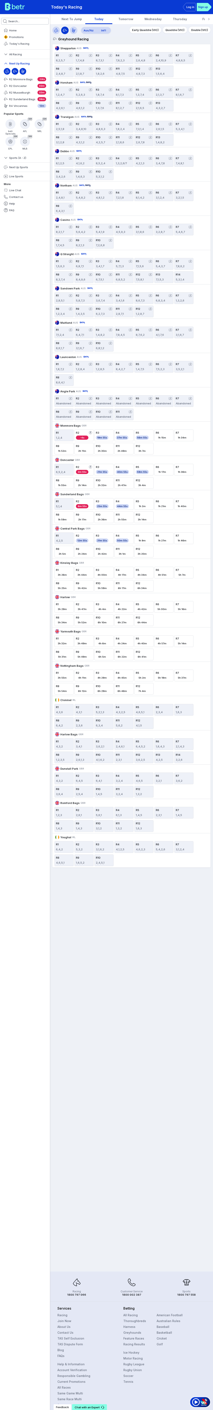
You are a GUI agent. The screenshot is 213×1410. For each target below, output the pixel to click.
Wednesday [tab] (153, 19)
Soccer (128, 1376)
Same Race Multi (69, 1399)
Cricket (162, 1338)
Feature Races (133, 1338)
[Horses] (56, 30)
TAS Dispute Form (70, 1344)
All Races (64, 1387)
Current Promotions (71, 1381)
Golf (160, 1344)
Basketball (164, 1332)
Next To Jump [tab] (72, 19)
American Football (170, 1315)
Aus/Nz (89, 30)
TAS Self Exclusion (70, 1338)
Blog (60, 1350)
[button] (89, 1407)
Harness (129, 1327)
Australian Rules (168, 1321)
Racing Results (134, 1344)
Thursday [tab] (180, 19)
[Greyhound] (15, 71)
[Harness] (23, 71)
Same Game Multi (70, 1393)
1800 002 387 (131, 1294)
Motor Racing (133, 1358)
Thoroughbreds (134, 1321)
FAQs (60, 1356)
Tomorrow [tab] (125, 19)
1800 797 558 (186, 1294)
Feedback (62, 1407)
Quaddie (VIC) (175, 30)
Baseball (163, 1327)
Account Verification (72, 1370)
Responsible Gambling (73, 1376)
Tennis (128, 1381)
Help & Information (71, 1364)
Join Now (64, 1321)
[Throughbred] (7, 71)
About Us (64, 1327)
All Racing (130, 1315)
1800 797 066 (76, 1294)
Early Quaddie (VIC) (145, 30)
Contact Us (65, 1332)
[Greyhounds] (65, 30)
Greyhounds (132, 1332)
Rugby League (133, 1364)
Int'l (103, 30)
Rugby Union (132, 1370)
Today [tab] (98, 19)
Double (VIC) (199, 30)
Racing (62, 1315)
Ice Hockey (131, 1352)
